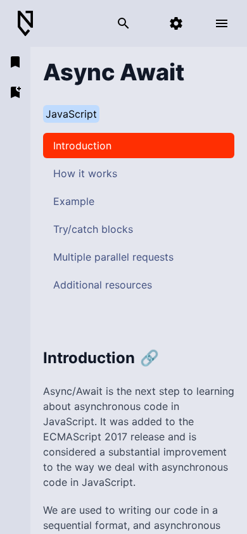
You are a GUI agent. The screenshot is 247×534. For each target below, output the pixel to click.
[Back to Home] (30, 24)
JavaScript (71, 114)
